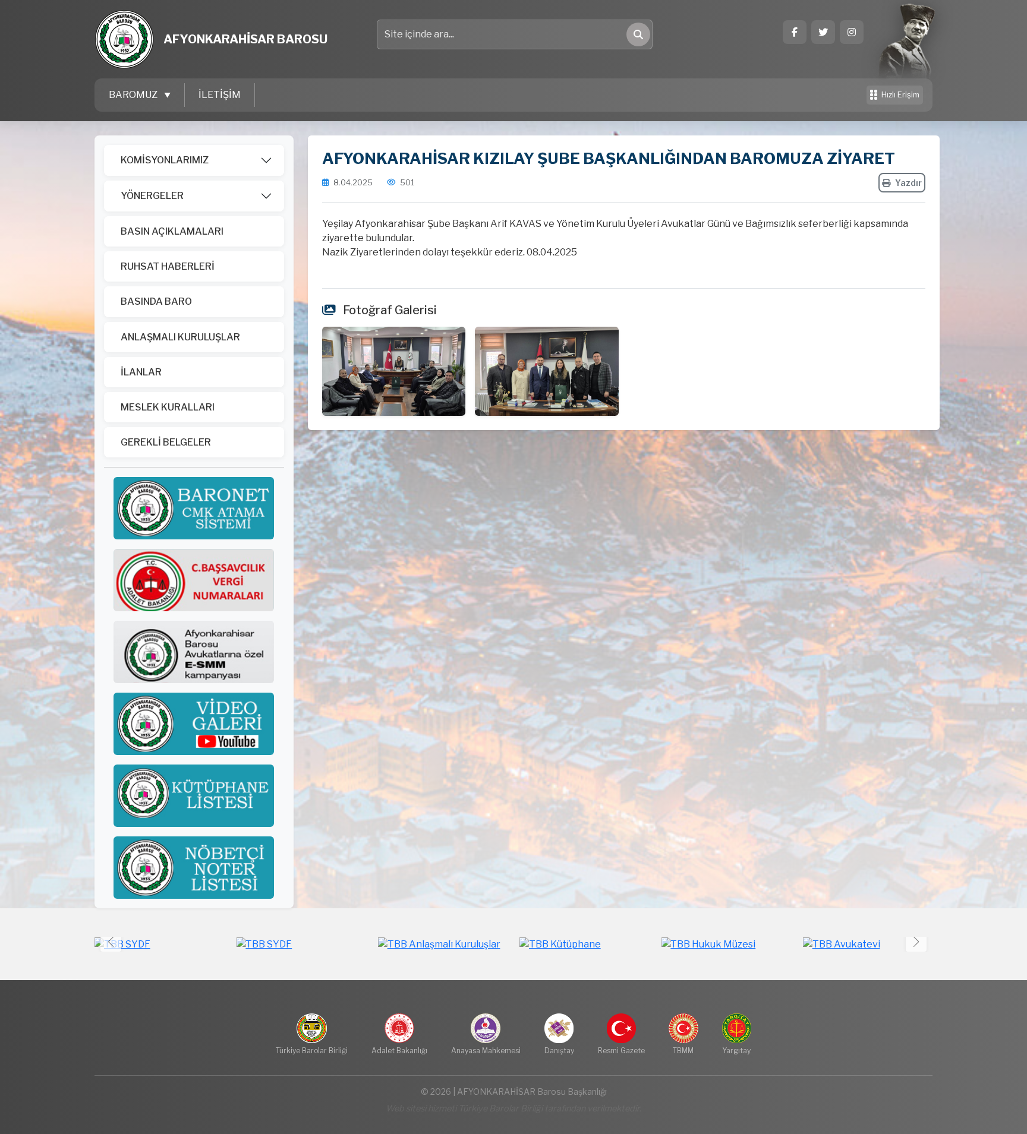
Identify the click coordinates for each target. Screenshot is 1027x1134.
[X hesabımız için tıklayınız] (823, 32)
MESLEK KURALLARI (168, 407)
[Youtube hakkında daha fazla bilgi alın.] (194, 723)
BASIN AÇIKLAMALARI (172, 231)
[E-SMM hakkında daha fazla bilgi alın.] (194, 651)
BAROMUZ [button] (134, 94)
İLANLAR (141, 372)
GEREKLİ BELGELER (166, 442)
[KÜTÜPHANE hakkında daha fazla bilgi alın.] (194, 795)
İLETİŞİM (220, 94)
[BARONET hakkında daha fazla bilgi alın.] (194, 507)
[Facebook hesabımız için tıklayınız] (795, 32)
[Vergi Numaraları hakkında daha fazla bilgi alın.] (194, 579)
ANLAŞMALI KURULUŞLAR (180, 337)
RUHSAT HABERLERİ (168, 266)
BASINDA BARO (156, 301)
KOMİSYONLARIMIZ (165, 160)
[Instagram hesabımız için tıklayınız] (852, 32)
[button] (916, 941)
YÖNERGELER (152, 195)
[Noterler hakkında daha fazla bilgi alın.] (194, 867)
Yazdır (908, 183)
